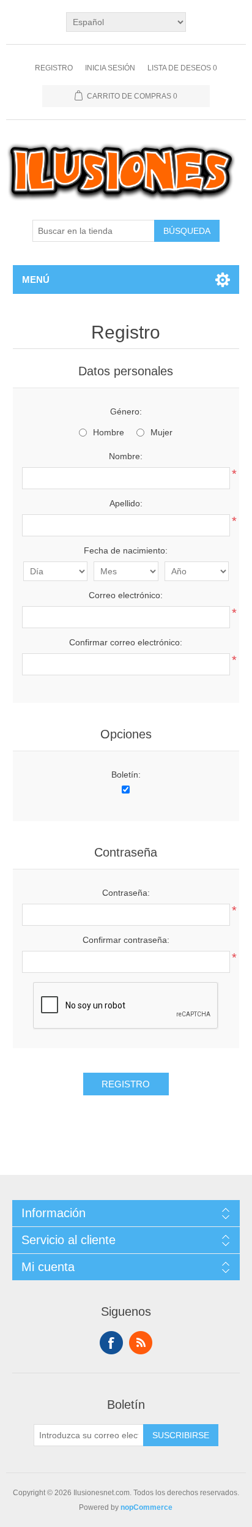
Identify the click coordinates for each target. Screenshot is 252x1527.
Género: (126, 411)
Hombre (108, 432)
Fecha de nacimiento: (126, 550)
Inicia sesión (110, 68)
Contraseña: (126, 893)
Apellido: (126, 503)
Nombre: (126, 456)
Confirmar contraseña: (126, 940)
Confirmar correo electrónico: (125, 642)
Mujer (161, 432)
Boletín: (126, 774)
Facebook (111, 1342)
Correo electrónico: (126, 595)
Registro (54, 68)
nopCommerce (146, 1507)
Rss (140, 1342)
